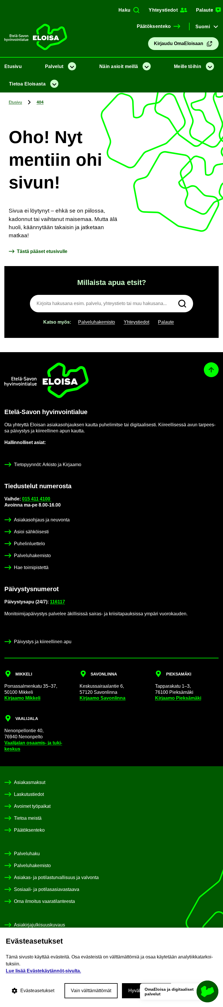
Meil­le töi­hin (187, 66)
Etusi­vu (13, 66)
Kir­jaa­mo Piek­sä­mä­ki (178, 698)
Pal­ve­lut (54, 66)
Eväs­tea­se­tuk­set (37, 990)
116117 (57, 601)
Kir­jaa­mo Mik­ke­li (22, 698)
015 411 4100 (36, 498)
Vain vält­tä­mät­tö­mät (91, 990)
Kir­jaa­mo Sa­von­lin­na (102, 698)
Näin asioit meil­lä (118, 66)
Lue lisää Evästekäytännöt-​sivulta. (43, 970)
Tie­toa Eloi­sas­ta (27, 83)
